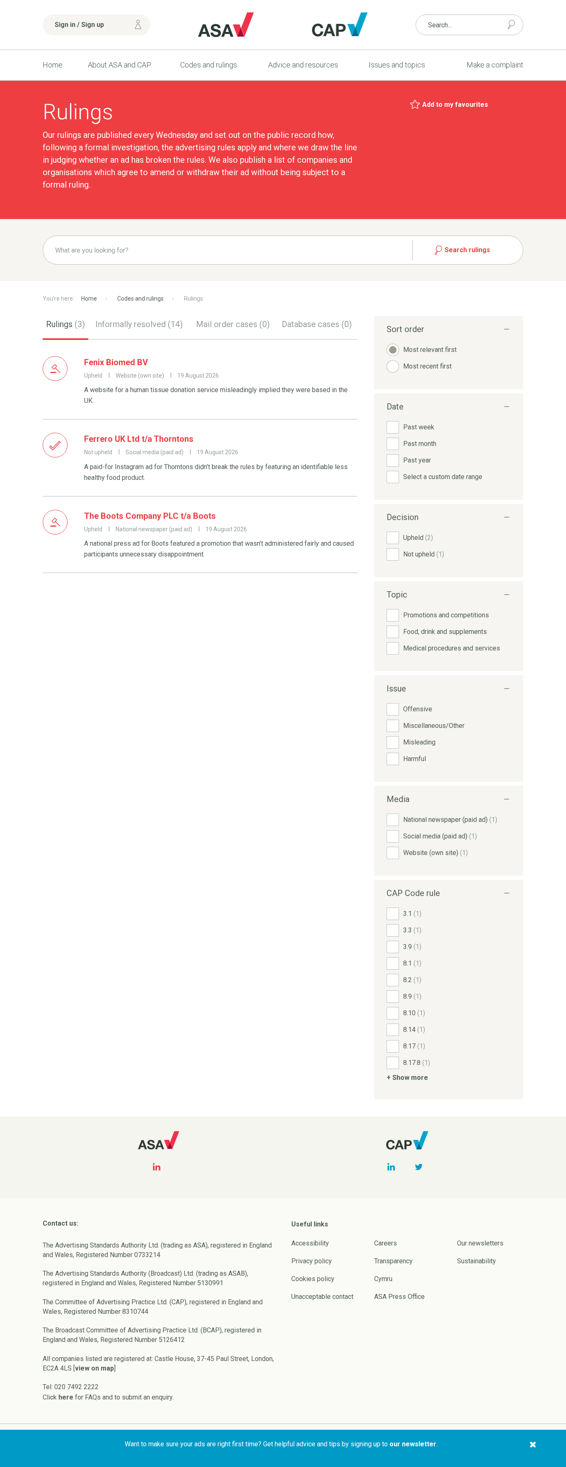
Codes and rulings (208, 64)
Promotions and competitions (446, 615)
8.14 (414, 1029)
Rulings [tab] (65, 324)
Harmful (414, 759)
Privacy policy (311, 1261)
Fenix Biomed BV (116, 362)
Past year (417, 460)
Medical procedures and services (451, 648)
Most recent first (427, 366)
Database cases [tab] (317, 324)
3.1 (412, 914)
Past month (419, 444)
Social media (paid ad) (440, 836)
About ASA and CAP (119, 64)
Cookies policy (312, 1279)
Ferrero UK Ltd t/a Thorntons (139, 439)
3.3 (412, 930)
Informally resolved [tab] (139, 324)
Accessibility (310, 1243)
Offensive (417, 709)
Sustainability (476, 1261)
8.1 (412, 963)
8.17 (414, 1046)
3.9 (412, 947)
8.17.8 (416, 1063)
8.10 (414, 1013)
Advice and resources (303, 64)
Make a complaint (495, 64)
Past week (418, 427)
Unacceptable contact (322, 1297)
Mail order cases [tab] (233, 324)
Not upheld (423, 554)
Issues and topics (397, 64)
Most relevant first (430, 350)
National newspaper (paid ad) (450, 820)
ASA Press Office (399, 1297)
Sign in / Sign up (79, 25)
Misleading (419, 742)
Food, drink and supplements (445, 632)
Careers (385, 1243)
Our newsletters (480, 1243)
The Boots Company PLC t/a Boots (150, 516)
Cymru (383, 1279)
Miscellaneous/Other (433, 726)
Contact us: (60, 1223)
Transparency (393, 1261)
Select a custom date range (442, 477)
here (65, 1397)
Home (53, 64)
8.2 (412, 980)
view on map (94, 1368)
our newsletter (412, 1444)
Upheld (418, 538)
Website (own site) (435, 853)
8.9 (412, 996)
